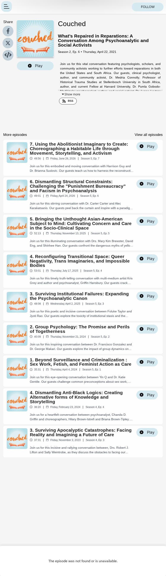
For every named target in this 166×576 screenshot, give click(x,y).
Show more (72, 94)
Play (39, 65)
